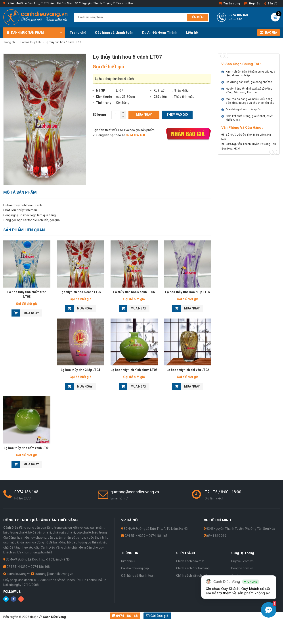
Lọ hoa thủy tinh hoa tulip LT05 (187, 292)
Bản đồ (272, 3)
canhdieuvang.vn (19, 574)
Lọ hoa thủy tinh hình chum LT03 (134, 370)
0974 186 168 (126, 616)
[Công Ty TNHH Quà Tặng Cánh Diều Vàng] (35, 17)
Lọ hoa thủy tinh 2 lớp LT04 (80, 370)
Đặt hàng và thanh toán (114, 33)
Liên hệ (192, 33)
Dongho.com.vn (242, 568)
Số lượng (99, 114)
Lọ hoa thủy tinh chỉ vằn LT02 (187, 370)
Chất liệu (160, 96)
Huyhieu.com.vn (242, 561)
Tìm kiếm (197, 17)
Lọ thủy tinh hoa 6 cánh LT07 (80, 292)
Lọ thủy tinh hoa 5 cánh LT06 (134, 292)
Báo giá (270, 32)
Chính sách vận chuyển (192, 575)
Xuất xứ (159, 90)
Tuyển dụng (231, 3)
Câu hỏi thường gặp (135, 568)
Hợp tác (254, 3)
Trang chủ (78, 33)
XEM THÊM (27, 263)
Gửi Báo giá (158, 616)
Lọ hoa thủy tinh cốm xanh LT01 (27, 448)
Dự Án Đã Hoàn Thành (159, 33)
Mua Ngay (144, 114)
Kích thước (104, 96)
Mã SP (100, 90)
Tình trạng (103, 102)
